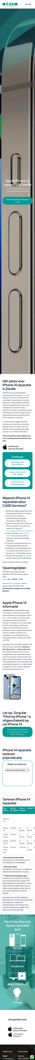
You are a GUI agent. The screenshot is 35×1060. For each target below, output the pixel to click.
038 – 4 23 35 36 (23, 1058)
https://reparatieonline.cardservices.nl (19, 531)
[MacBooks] (17, 952)
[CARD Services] (10, 2)
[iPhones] (17, 934)
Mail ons (21, 1056)
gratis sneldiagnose (15, 583)
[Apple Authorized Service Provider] (17, 1026)
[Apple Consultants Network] (17, 1033)
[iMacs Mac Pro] (17, 970)
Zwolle (23, 395)
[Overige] (17, 988)
